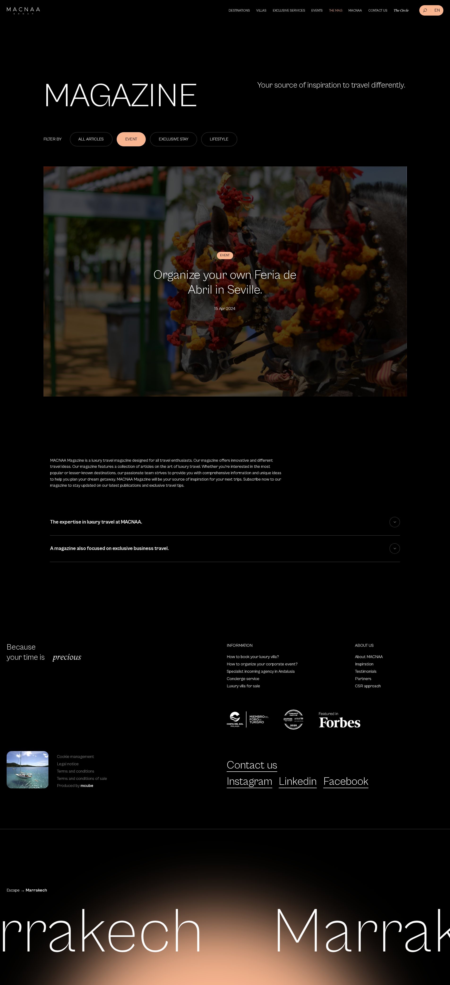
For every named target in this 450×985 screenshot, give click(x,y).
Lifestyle (219, 139)
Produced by (75, 785)
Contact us (252, 765)
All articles (91, 139)
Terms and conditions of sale (82, 778)
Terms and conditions (75, 771)
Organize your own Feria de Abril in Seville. (224, 282)
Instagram (249, 781)
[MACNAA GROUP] (23, 10)
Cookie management (75, 756)
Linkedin (298, 781)
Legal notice (68, 764)
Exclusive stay (174, 139)
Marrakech (36, 890)
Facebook (346, 781)
